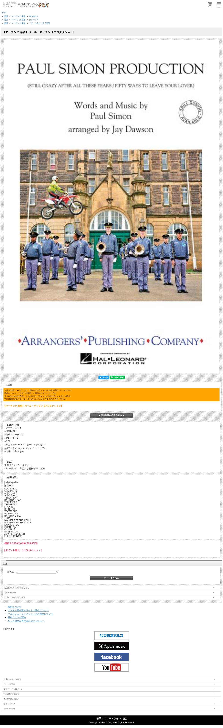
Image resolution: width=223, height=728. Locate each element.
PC (125, 718)
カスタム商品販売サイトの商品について (28, 610)
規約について (14, 607)
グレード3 (33, 20)
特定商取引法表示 (11, 694)
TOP (4, 13)
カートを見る (9, 684)
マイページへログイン (13, 689)
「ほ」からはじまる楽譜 (39, 23)
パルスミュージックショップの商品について (30, 614)
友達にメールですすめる (14, 597)
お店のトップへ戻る (12, 679)
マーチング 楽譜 (18, 16)
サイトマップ (9, 704)
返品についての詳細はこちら (16, 588)
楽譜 (6, 16)
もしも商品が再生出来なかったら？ (26, 621)
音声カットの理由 (17, 617)
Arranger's (33, 16)
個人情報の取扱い (11, 699)
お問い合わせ (10, 592)
